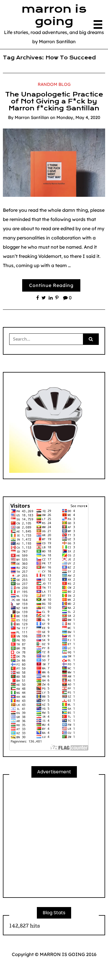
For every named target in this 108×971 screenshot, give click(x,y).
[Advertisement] (54, 837)
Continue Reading (51, 285)
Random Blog (54, 84)
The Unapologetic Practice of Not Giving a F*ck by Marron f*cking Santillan (54, 101)
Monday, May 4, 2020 (78, 117)
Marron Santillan (32, 117)
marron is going (54, 15)
